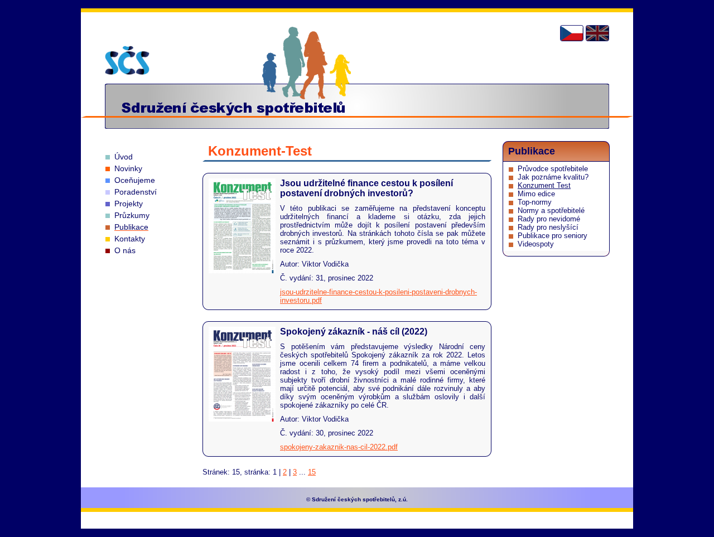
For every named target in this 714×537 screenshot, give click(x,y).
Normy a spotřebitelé (551, 210)
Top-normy (535, 202)
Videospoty (536, 244)
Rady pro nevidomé (549, 219)
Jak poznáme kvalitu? (553, 177)
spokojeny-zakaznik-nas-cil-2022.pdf (339, 447)
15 (312, 472)
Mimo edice (536, 194)
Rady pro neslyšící (548, 227)
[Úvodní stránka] (127, 60)
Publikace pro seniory (552, 235)
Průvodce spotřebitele (553, 169)
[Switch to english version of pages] (597, 33)
